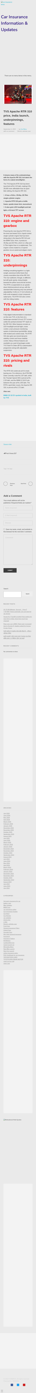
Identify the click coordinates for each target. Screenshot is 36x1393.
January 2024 (8, 871)
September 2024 (9, 855)
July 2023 (7, 884)
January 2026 (8, 826)
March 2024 (7, 867)
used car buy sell (9, 961)
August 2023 (8, 882)
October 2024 (8, 853)
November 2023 (9, 875)
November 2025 (9, 830)
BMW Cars (7, 907)
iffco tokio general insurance (12, 934)
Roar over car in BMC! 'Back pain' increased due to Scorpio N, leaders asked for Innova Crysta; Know (17, 626)
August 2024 (8, 857)
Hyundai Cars (8, 932)
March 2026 (7, 821)
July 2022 (7, 888)
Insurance (7, 936)
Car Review (7, 916)
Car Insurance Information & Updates (14, 23)
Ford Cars (7, 926)
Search (6, 588)
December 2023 (9, 873)
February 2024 (8, 869)
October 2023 (8, 878)
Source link (8, 444)
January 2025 (8, 846)
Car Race (7, 913)
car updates (7, 918)
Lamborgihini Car (9, 942)
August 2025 (8, 836)
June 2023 (7, 886)
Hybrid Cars (7, 930)
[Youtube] (24, 1385)
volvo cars (7, 963)
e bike (5, 922)
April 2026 (7, 819)
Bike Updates (8, 905)
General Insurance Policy (11, 928)
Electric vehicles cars (24, 131)
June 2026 (7, 815)
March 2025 (7, 842)
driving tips (7, 920)
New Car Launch (9, 951)
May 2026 (7, 817)
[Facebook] (12, 1385)
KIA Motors (7, 940)
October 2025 (8, 832)
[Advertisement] (18, 55)
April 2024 (7, 865)
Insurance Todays (9, 938)
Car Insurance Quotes (11, 911)
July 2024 (7, 859)
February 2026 (8, 824)
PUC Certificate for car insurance (14, 955)
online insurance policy (11, 953)
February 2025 (8, 844)
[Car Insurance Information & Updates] (8, 6)
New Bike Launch (9, 949)
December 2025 (9, 828)
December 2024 (9, 848)
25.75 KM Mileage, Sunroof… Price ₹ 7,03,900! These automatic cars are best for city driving (17, 611)
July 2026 (7, 813)
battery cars (7, 903)
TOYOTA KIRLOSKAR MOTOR (13, 959)
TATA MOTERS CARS (10, 957)
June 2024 (7, 861)
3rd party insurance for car (12, 901)
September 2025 (9, 834)
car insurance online (10, 909)
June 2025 (7, 840)
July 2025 (7, 838)
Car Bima (24, 129)
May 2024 (7, 863)
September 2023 (9, 880)
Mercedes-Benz (9, 947)
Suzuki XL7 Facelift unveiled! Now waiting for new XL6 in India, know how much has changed (18, 619)
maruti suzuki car (9, 945)
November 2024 (9, 851)
